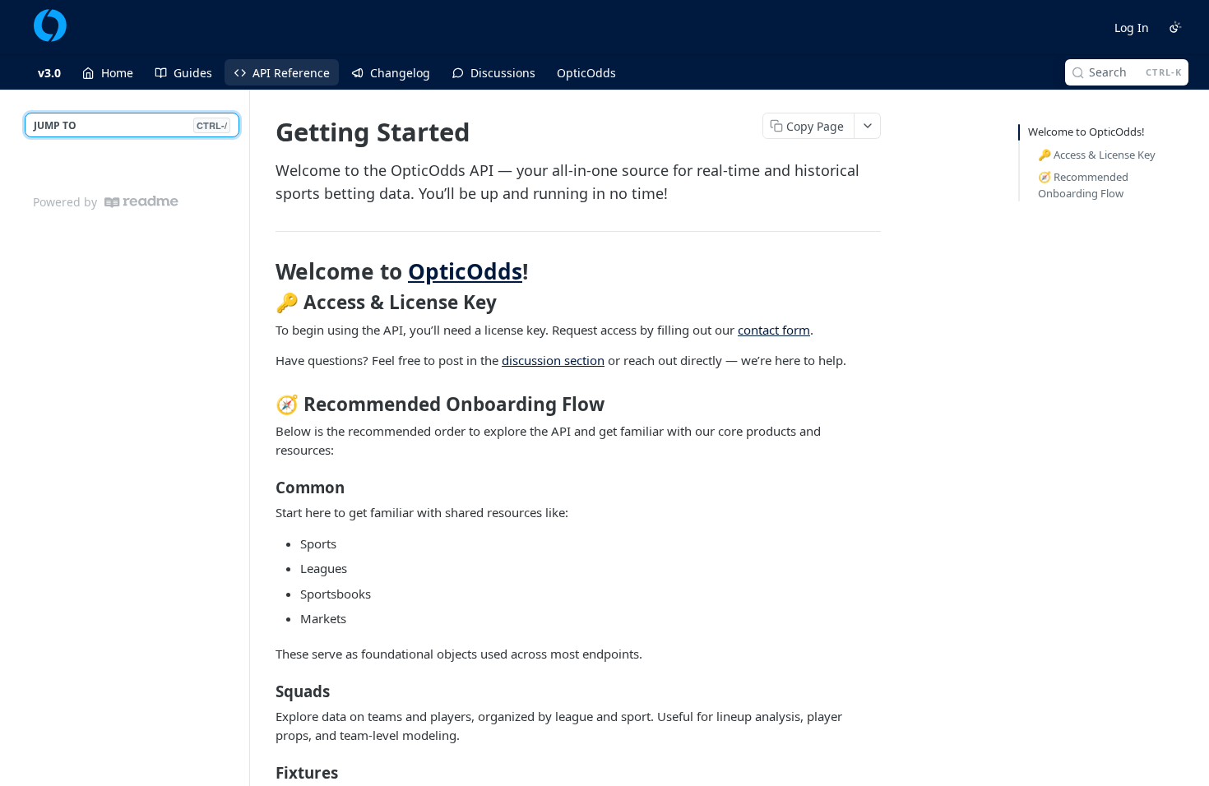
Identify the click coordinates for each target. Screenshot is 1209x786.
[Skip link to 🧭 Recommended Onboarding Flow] (264, 404)
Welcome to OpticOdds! (1086, 131)
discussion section (553, 360)
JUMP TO (130, 125)
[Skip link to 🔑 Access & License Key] (264, 302)
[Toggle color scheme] (1175, 27)
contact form (774, 329)
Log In (1131, 27)
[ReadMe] (141, 202)
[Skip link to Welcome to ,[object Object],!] (264, 271)
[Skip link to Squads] (264, 691)
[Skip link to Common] (264, 487)
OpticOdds (465, 271)
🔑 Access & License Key (1097, 154)
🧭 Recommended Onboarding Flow (1083, 185)
